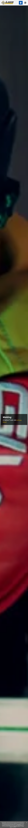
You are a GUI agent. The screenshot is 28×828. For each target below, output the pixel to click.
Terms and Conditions (17, 826)
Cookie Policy (19, 824)
